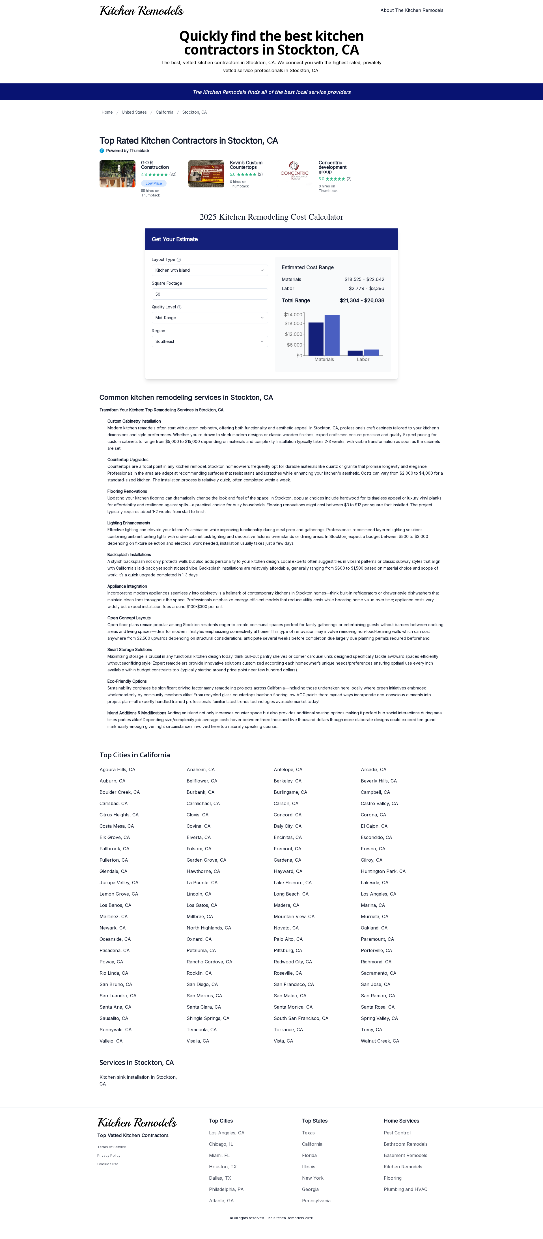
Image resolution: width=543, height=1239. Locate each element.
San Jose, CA (376, 984)
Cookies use (107, 1164)
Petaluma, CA (201, 950)
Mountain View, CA (294, 916)
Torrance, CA (288, 1029)
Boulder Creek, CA (120, 792)
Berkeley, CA (288, 781)
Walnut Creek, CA (380, 1041)
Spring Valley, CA (379, 1018)
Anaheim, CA (201, 769)
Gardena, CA (287, 860)
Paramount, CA (377, 939)
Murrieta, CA (375, 916)
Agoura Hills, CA (117, 769)
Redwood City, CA (293, 962)
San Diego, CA (202, 984)
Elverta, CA (199, 837)
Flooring (393, 1178)
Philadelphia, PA (226, 1189)
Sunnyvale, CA (116, 1029)
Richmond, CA (376, 962)
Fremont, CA (287, 848)
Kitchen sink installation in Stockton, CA (138, 1080)
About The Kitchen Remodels (411, 10)
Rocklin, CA (199, 973)
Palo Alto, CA (288, 939)
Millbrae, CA (200, 916)
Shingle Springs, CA (208, 1018)
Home (107, 112)
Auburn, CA (113, 781)
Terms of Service (111, 1147)
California (164, 112)
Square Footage (167, 283)
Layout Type (163, 259)
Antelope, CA (288, 769)
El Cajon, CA (374, 826)
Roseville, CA (288, 973)
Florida (309, 1155)
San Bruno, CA (116, 984)
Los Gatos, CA (202, 905)
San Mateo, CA (290, 995)
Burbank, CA (201, 792)
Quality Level (164, 306)
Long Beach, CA (291, 894)
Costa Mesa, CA (117, 826)
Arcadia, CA (374, 769)
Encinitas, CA (288, 837)
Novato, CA (286, 928)
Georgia (310, 1189)
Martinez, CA (114, 916)
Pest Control (397, 1133)
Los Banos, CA (116, 905)
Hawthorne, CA (203, 871)
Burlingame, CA (290, 792)
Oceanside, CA (115, 939)
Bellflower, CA (202, 781)
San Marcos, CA (204, 995)
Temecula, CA (202, 1029)
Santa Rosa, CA (378, 1007)
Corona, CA (373, 815)
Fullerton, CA (114, 860)
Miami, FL (219, 1155)
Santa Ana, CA (116, 1007)
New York (313, 1178)
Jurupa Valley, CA (119, 882)
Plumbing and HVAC (405, 1189)
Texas (308, 1133)
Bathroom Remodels (406, 1144)
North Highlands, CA (209, 928)
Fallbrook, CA (115, 848)
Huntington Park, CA (383, 871)
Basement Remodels (405, 1155)
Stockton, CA (194, 112)
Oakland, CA (374, 928)
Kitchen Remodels (403, 1166)
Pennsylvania (316, 1200)
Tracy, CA (371, 1029)
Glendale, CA (114, 871)
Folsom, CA (199, 848)
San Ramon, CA (378, 995)
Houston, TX (223, 1166)
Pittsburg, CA (288, 950)
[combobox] (210, 270)
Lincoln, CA (199, 894)
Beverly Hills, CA (379, 781)
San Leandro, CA (118, 995)
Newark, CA (113, 928)
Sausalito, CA (114, 1018)
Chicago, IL (221, 1144)
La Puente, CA (202, 882)
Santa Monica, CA (293, 1007)
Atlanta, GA (221, 1200)
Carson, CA (286, 803)
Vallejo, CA (111, 1041)
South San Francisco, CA (301, 1018)
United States (134, 112)
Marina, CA (373, 905)
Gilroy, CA (372, 860)
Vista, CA (283, 1041)
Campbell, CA (375, 792)
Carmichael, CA (203, 803)
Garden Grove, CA (207, 860)
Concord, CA (288, 815)
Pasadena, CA (115, 950)
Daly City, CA (288, 826)
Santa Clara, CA (204, 1007)
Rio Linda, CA (114, 973)
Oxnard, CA (199, 939)
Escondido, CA (376, 837)
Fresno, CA (373, 848)
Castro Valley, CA (379, 803)
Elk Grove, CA (115, 837)
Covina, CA (199, 826)
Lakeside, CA (375, 882)
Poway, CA (111, 962)
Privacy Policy (108, 1155)
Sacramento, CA (379, 973)
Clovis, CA (198, 815)
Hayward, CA (288, 871)
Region (158, 330)
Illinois (308, 1166)
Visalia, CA (198, 1041)
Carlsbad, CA (114, 803)
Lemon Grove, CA (119, 894)
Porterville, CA (376, 950)
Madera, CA (286, 905)
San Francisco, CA (294, 984)
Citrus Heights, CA (119, 815)
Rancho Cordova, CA (209, 962)
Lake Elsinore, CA (293, 882)
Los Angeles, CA (379, 894)
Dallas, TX (220, 1178)
